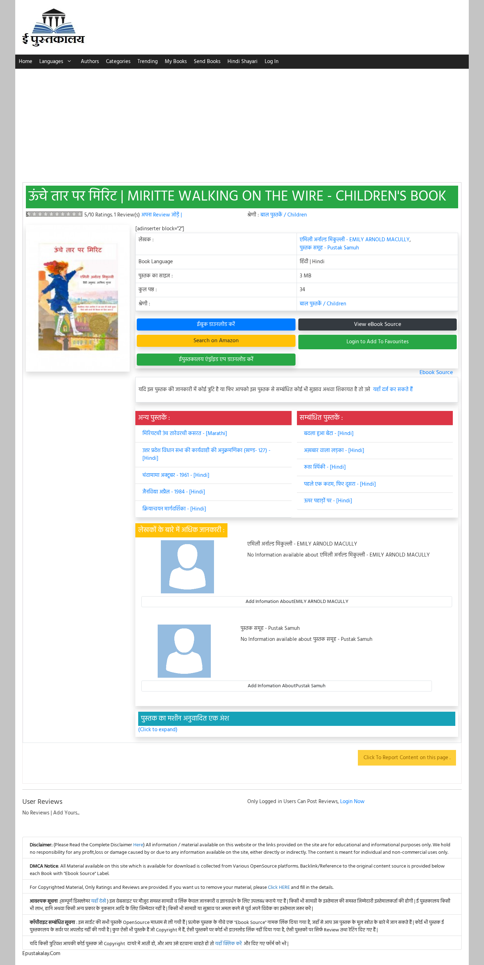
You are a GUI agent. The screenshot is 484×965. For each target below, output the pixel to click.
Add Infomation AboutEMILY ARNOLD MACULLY (297, 602)
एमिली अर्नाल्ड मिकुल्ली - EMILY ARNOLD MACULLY (355, 240)
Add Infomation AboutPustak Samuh (287, 686)
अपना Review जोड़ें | (161, 215)
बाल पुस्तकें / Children (283, 215)
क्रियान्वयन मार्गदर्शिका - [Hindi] (174, 509)
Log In (271, 61)
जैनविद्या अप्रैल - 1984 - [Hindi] (173, 492)
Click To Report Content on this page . (407, 758)
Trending (147, 61)
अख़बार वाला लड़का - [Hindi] (334, 450)
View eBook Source (377, 324)
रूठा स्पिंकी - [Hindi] (325, 467)
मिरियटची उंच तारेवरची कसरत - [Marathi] (184, 433)
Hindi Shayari (242, 61)
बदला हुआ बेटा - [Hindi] (329, 433)
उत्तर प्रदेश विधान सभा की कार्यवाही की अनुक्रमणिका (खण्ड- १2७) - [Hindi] (206, 454)
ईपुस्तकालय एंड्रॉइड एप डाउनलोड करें (216, 359)
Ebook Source (436, 372)
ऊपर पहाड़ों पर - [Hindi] (328, 501)
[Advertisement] (242, 121)
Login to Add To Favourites (378, 342)
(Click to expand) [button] (158, 730)
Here (138, 845)
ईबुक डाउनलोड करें (216, 324)
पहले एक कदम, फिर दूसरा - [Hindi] (340, 484)
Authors (90, 61)
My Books (176, 61)
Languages (51, 61)
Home (25, 61)
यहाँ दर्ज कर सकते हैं (393, 390)
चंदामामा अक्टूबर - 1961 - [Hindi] (175, 475)
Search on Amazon (216, 340)
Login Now (352, 801)
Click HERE (279, 888)
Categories (118, 61)
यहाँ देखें (99, 901)
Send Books (207, 61)
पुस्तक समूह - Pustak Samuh (329, 248)
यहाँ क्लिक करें (228, 944)
